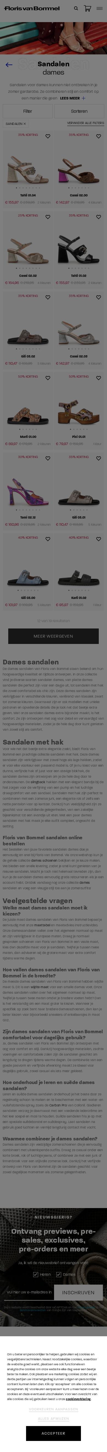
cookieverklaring (78, 1399)
